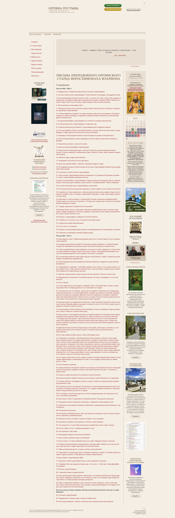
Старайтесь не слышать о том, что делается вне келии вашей (79, 220)
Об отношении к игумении (67, 364)
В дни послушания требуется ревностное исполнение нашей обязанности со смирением (89, 378)
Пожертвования (37, 72)
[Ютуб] (52, 15)
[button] (60, 52)
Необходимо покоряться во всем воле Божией (74, 434)
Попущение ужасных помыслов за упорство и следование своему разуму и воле (86, 402)
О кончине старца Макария (68, 495)
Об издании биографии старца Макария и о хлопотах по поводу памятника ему (84, 121)
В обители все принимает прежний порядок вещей (76, 233)
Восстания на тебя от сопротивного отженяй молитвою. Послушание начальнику (86, 399)
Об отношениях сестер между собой (70, 105)
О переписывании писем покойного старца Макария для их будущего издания (84, 127)
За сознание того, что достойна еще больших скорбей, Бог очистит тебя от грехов (86, 425)
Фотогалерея (36, 68)
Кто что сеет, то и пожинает (68, 226)
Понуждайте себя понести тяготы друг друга (74, 160)
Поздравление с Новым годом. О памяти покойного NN (77, 498)
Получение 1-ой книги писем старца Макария (74, 172)
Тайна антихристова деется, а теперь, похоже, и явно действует (80, 449)
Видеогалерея (36, 64)
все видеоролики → (135, 262)
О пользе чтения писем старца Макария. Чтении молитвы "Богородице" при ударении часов (89, 95)
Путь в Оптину (63, 282)
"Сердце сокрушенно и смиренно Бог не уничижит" (76, 206)
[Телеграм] (57, 15)
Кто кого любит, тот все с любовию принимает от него (77, 428)
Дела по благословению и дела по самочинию (74, 438)
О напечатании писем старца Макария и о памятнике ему (77, 124)
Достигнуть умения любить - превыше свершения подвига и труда (81, 164)
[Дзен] (59, 15)
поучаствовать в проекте (39, 173)
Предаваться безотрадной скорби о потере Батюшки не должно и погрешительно (86, 135)
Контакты (35, 76)
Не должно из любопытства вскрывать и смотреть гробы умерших (81, 422)
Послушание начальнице (67, 410)
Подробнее (39, 215)
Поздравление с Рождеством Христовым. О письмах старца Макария (81, 91)
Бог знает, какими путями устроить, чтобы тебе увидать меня (79, 335)
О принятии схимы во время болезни (71, 472)
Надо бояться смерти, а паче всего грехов (73, 144)
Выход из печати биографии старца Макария (74, 147)
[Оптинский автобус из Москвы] (136, 211)
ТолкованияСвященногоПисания (39, 161)
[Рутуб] (54, 15)
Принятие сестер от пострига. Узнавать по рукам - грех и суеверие (81, 418)
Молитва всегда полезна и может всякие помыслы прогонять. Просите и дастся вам (87, 274)
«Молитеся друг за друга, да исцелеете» (72, 157)
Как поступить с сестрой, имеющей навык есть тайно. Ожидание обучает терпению (87, 441)
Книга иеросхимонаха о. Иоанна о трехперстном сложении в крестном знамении (86, 501)
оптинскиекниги (39, 84)
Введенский (57, 34)
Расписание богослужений (113, 9)
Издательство (36, 53)
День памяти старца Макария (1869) (71, 457)
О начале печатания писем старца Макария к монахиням (78, 186)
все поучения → (135, 66)
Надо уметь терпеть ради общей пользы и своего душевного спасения (82, 461)
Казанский (47, 34)
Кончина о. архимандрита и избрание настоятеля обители (78, 217)
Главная (34, 42)
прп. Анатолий (119, 55)
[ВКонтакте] (50, 15)
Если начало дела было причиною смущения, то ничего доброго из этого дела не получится (89, 189)
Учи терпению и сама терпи (68, 431)
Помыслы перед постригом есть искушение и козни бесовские (80, 375)
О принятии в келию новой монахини (71, 223)
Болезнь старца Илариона (67, 469)
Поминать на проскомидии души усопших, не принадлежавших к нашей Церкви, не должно (89, 229)
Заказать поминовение (113, 5)
